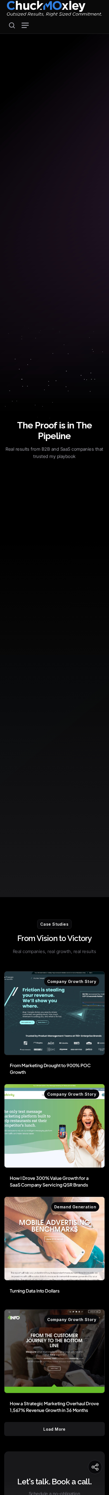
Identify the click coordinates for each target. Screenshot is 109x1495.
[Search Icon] (12, 25)
